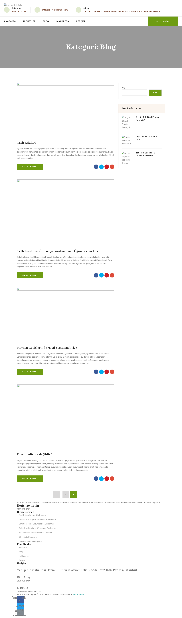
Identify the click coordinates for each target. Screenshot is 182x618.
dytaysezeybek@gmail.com (55, 10)
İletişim (80, 21)
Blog (46, 21)
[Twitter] (101, 167)
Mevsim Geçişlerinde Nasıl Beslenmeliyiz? (47, 348)
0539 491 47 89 (19, 11)
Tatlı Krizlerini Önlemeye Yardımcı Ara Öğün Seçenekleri (58, 251)
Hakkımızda (62, 21)
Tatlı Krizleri (26, 143)
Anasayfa (10, 21)
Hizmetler (29, 21)
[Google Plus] (112, 167)
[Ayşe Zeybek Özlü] (13, 5)
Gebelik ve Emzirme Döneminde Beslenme (37, 528)
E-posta (22, 588)
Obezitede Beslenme (28, 537)
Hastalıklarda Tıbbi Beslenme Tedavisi (35, 532)
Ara (123, 88)
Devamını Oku (29, 167)
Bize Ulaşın (162, 21)
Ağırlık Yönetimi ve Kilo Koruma (32, 515)
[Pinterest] (106, 167)
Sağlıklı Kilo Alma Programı (30, 541)
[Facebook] (96, 167)
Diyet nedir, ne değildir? (34, 454)
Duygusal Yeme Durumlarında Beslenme (36, 524)
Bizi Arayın (25, 577)
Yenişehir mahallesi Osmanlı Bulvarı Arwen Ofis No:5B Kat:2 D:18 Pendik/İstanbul (121, 11)
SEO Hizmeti (78, 594)
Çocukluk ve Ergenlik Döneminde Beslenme (37, 519)
